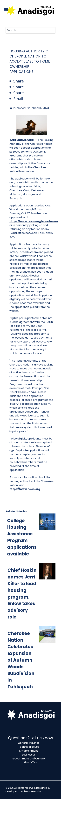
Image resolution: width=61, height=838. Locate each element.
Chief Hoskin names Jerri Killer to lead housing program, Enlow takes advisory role (22, 593)
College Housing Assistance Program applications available (22, 537)
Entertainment (28, 751)
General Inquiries (28, 743)
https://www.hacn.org (24, 489)
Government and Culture (29, 758)
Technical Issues (28, 747)
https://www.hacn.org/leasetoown (33, 221)
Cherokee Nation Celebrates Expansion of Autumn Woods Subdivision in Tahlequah (20, 660)
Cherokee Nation (32, 791)
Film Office (30, 762)
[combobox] (30, 30)
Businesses (28, 755)
